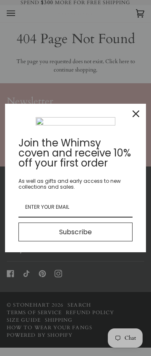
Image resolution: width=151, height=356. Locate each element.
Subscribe (75, 232)
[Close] (136, 114)
